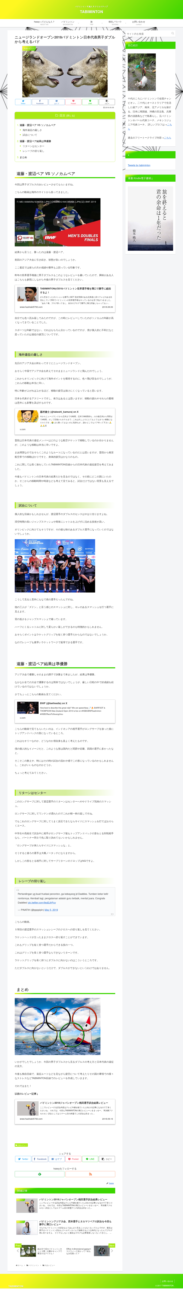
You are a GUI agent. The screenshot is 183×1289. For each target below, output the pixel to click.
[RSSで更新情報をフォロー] (90, 1174)
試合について (30, 134)
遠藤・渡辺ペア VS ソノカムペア (38, 125)
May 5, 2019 (51, 909)
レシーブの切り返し (33, 150)
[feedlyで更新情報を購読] (39, 1174)
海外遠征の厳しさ (32, 130)
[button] (172, 33)
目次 (62, 115)
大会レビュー (22, 1145)
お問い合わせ (167, 1281)
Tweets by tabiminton (139, 165)
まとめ (23, 157)
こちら (167, 137)
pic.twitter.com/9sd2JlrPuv (42, 902)
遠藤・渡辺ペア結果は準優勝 (35, 141)
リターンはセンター (33, 146)
